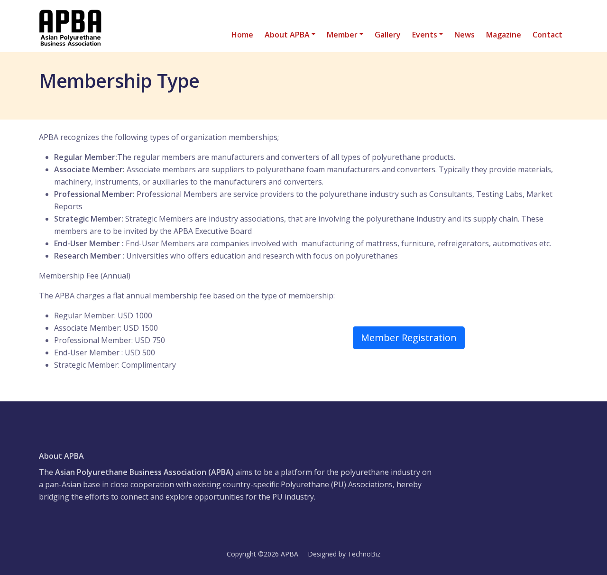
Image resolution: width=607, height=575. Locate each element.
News (464, 34)
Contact (547, 34)
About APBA (287, 34)
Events (424, 34)
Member (342, 34)
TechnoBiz (364, 553)
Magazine (503, 34)
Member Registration (409, 337)
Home (242, 34)
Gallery (388, 34)
